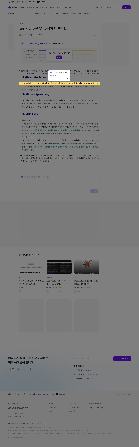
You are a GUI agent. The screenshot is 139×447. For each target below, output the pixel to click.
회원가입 (52, 73)
